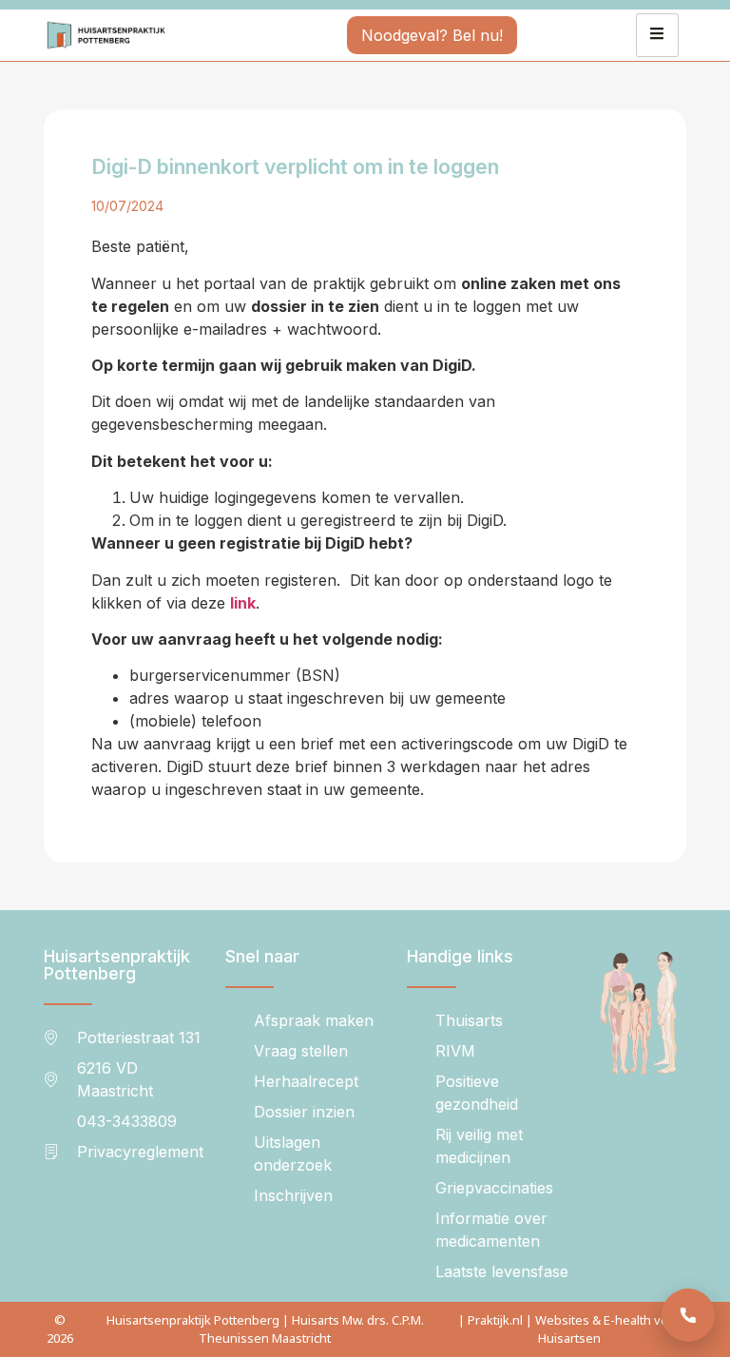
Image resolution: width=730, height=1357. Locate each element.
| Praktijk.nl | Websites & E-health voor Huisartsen (569, 1329)
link (243, 602)
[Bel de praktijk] (688, 1315)
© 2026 (60, 1329)
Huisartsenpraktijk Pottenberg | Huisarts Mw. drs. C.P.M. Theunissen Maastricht (265, 1329)
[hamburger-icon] (657, 35)
